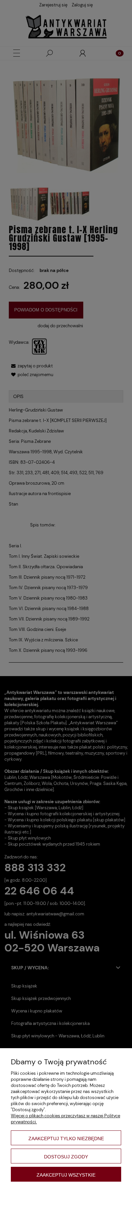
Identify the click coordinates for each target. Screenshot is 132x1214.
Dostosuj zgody (66, 1156)
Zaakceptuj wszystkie (66, 1175)
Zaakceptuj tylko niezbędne (66, 1138)
